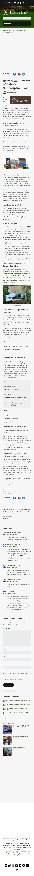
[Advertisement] (17, 52)
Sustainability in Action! (19, 747)
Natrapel (18, 492)
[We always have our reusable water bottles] (7, 751)
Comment (6, 628)
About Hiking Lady (17, 853)
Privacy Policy (17, 855)
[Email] (23, 3)
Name (5, 649)
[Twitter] (9, 3)
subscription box (8, 493)
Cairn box (20, 269)
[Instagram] (12, 3)
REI (10, 394)
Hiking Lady (13, 92)
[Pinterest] (20, 3)
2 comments (16, 748)
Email (5, 656)
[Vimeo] (18, 3)
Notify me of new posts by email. (12, 679)
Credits (24, 855)
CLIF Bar (11, 492)
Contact (26, 853)
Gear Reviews (8, 489)
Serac (23, 492)
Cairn (25, 142)
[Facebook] (7, 3)
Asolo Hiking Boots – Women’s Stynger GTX (16, 701)
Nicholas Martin (12, 546)
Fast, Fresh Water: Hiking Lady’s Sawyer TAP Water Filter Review (21, 726)
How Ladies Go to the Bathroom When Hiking (16, 713)
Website (5, 664)
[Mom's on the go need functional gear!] (7, 740)
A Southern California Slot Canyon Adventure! (24, 511)
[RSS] (26, 3)
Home (5, 30)
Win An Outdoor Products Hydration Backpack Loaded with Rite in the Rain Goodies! (10, 514)
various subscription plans (18, 208)
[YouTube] (15, 3)
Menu (8, 24)
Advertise (10, 855)
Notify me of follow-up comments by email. (15, 673)
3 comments (16, 727)
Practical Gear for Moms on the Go (21, 736)
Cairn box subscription (21, 459)
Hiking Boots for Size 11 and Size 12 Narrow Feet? (15, 709)
